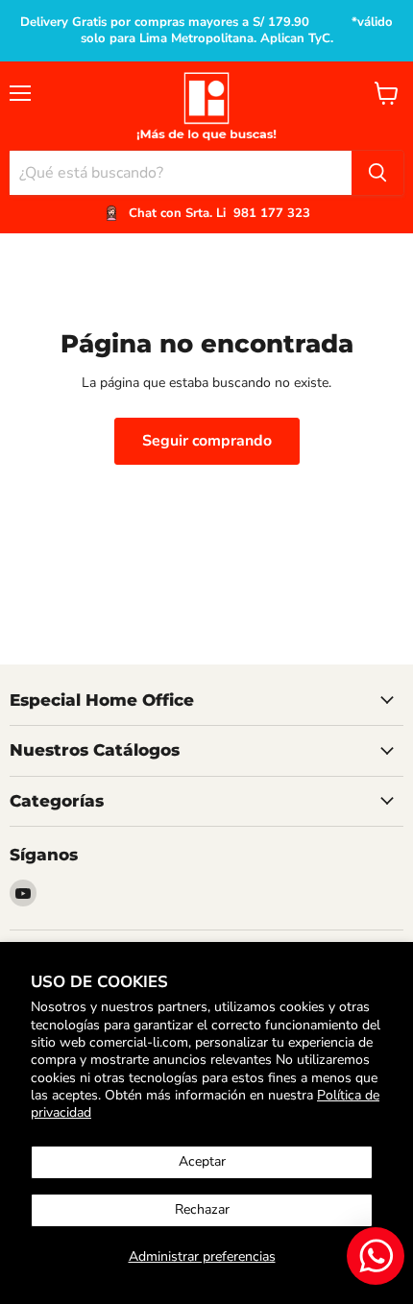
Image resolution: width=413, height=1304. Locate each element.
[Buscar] (377, 173)
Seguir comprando (207, 440)
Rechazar (202, 1209)
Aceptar (202, 1161)
